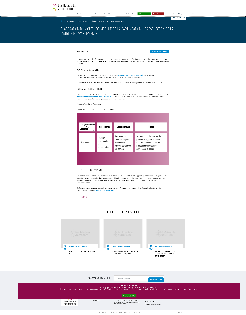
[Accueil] (61, 21)
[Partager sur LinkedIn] (184, 17)
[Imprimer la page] (173, 17)
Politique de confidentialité (124, 312)
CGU (112, 312)
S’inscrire (153, 279)
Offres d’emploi (150, 301)
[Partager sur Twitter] (180, 17)
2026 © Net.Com (181, 312)
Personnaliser (171, 14)
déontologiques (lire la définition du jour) (130, 75)
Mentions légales (104, 312)
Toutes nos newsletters (152, 304)
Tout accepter (145, 14)
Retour (84, 196)
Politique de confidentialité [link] (186, 14)
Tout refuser (158, 14)
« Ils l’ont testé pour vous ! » (105, 190)
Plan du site (137, 312)
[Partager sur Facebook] (177, 17)
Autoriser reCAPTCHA (129, 296)
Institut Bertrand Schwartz (159, 52)
